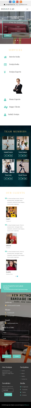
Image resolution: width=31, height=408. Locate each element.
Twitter (24, 392)
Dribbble (24, 395)
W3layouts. (26, 405)
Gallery (23, 376)
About (23, 373)
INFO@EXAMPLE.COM (10, 4)
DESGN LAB (7, 9)
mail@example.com (12, 323)
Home (23, 370)
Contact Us (24, 379)
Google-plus (25, 386)
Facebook (24, 389)
